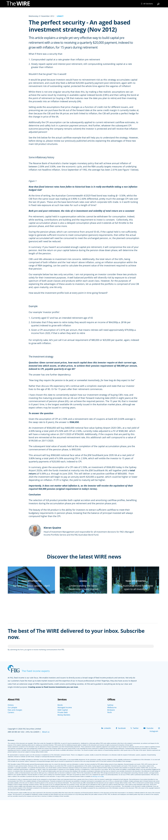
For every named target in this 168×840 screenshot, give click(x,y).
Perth (109, 712)
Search (158, 3)
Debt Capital (63, 710)
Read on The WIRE (31, 593)
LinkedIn (107, 728)
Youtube (149, 728)
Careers (11, 712)
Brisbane (111, 710)
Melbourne (111, 707)
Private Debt (63, 712)
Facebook (121, 728)
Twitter (135, 728)
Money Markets (64, 715)
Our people (12, 707)
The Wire (19, 4)
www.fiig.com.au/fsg (98, 776)
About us (45, 732)
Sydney (110, 705)
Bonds (60, 705)
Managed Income (65, 707)
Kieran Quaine (52, 527)
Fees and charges (15, 710)
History (11, 705)
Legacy (60, 16)
